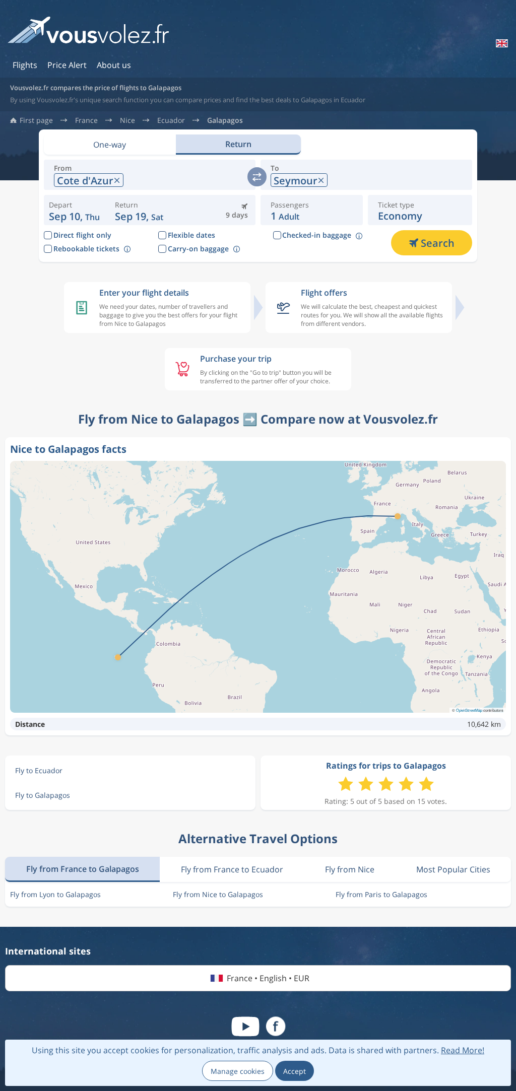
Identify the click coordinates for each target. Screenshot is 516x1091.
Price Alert (67, 65)
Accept (294, 1071)
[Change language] (500, 43)
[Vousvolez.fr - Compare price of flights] (88, 33)
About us (114, 65)
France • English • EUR (268, 978)
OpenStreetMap (469, 710)
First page (36, 120)
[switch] (257, 176)
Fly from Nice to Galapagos (218, 894)
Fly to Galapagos (42, 795)
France (86, 120)
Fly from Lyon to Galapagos (55, 894)
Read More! (462, 1050)
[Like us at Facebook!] (276, 1026)
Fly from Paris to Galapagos (381, 894)
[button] (139, 210)
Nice (127, 120)
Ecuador (171, 120)
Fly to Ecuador (38, 770)
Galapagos (225, 120)
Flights (25, 65)
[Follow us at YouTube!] (245, 1026)
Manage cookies (238, 1071)
